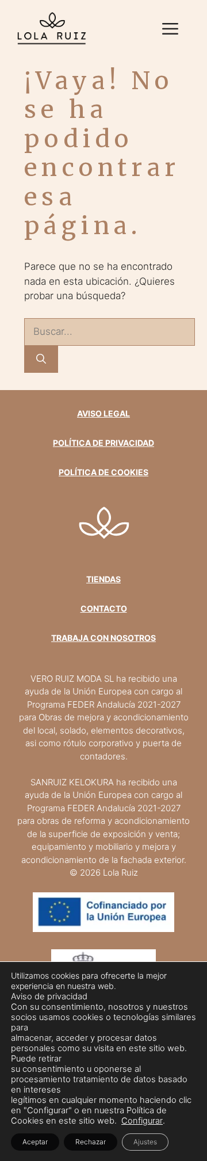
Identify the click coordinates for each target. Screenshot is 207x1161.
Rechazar (90, 1141)
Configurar (142, 1121)
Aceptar (35, 1141)
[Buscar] (41, 359)
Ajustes (145, 1141)
